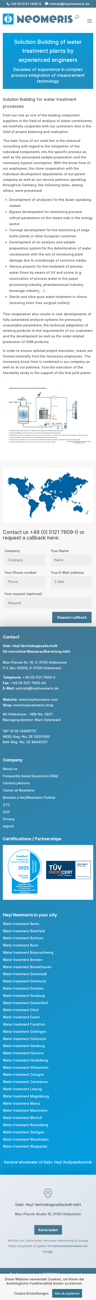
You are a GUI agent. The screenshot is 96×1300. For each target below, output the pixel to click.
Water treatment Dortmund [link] (24, 981)
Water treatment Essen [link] (21, 1017)
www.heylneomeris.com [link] (38, 699)
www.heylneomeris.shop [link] (33, 705)
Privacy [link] (9, 819)
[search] (77, 15)
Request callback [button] (71, 617)
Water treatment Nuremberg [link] (25, 1125)
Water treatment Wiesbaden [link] (26, 1139)
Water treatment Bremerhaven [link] (27, 967)
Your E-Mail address (67, 573)
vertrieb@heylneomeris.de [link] (36, 688)
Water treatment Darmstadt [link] (25, 974)
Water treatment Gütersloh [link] (24, 1039)
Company (12, 551)
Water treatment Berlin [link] (21, 924)
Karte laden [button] (48, 1230)
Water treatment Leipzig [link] (22, 1089)
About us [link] (10, 769)
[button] (89, 24)
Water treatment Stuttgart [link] (23, 1132)
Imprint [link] (8, 826)
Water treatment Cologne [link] (23, 1074)
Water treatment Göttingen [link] (24, 1032)
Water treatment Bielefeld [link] (24, 931)
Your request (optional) (23, 594)
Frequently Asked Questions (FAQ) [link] (30, 776)
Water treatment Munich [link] (22, 1118)
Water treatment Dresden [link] (23, 988)
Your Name (60, 551)
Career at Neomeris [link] (18, 790)
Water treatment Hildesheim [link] (25, 1067)
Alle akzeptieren (67, 1293)
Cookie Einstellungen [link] (31, 1293)
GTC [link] (6, 805)
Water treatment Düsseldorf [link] (25, 1003)
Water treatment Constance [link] (25, 1082)
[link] (24, 892)
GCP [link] (6, 812)
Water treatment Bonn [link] (20, 945)
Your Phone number (20, 573)
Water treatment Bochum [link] (23, 938)
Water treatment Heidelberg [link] (25, 1060)
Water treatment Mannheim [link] (25, 1110)
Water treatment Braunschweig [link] (28, 952)
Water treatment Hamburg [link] (24, 1046)
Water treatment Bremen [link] (22, 960)
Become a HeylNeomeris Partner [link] (29, 797)
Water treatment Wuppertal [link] (25, 1146)
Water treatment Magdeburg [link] (26, 1096)
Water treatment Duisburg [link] (24, 996)
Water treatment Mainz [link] (21, 1103)
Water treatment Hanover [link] (23, 1053)
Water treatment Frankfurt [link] (24, 1024)
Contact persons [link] (16, 783)
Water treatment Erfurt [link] (21, 1010)
